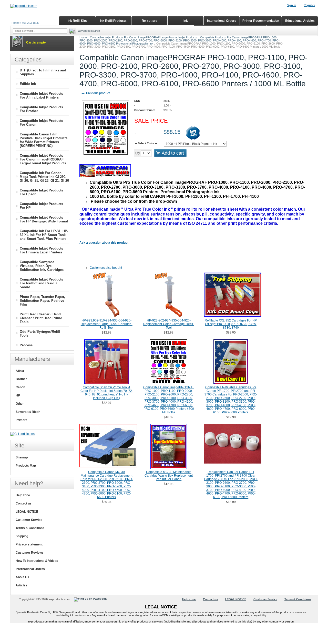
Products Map (26, 465)
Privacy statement (29, 544)
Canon (20, 387)
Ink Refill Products (113, 21)
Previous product (95, 93)
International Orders (30, 569)
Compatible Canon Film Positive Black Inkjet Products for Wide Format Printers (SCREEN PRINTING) (43, 140)
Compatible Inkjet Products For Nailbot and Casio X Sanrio (41, 283)
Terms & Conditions (30, 528)
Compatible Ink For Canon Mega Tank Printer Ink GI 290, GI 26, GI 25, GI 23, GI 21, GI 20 (44, 176)
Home (83, 37)
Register (309, 5)
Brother (21, 379)
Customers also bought (106, 268)
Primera (21, 420)
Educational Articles (300, 21)
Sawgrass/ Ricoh (28, 412)
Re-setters (149, 21)
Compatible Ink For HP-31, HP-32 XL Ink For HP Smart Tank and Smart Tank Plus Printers (44, 235)
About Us (22, 577)
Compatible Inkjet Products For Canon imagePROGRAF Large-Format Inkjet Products (143, 37)
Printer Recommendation (260, 21)
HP (18, 395)
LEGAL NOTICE (27, 511)
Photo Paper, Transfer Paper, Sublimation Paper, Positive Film (42, 300)
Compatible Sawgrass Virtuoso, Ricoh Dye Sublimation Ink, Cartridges (42, 266)
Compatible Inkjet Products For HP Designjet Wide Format (44, 219)
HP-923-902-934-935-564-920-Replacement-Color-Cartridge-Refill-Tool (168, 324)
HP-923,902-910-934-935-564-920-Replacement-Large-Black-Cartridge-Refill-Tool (106, 324)
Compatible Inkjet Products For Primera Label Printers (41, 250)
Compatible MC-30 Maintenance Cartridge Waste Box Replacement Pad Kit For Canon (169, 475)
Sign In (291, 5)
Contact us (24, 503)
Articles (21, 585)
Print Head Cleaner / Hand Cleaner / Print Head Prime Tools (41, 318)
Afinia (20, 371)
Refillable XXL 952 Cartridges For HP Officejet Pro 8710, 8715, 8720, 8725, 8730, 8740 (231, 324)
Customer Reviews (30, 552)
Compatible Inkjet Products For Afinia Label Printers (41, 95)
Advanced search (89, 30)
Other (20, 403)
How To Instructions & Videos (37, 561)
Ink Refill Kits (77, 21)
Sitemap (22, 457)
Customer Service (29, 520)
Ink (185, 21)
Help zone (23, 495)
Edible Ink (28, 84)
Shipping (22, 536)
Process (26, 345)
